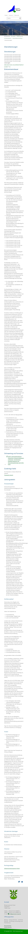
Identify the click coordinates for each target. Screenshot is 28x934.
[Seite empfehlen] (19, 882)
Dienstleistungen (8, 40)
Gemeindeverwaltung (17, 38)
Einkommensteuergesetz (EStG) (12, 868)
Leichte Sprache (7, 927)
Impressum (11, 15)
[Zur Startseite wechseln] (14, 9)
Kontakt (6, 15)
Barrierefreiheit (7, 925)
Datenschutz (16, 15)
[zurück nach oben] (22, 882)
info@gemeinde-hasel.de (15, 914)
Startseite (13, 36)
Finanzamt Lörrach (8, 475)
